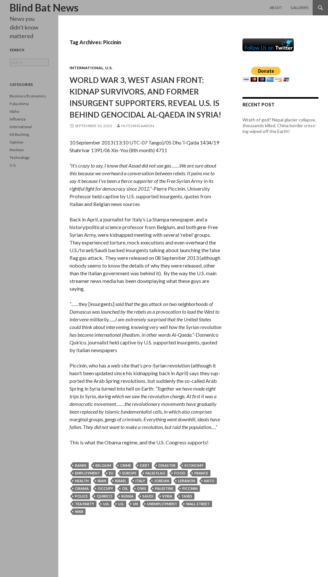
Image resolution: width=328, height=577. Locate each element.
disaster (167, 465)
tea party (84, 504)
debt (145, 465)
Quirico (104, 496)
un (135, 504)
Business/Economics (28, 96)
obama (82, 488)
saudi (148, 496)
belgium (103, 465)
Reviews (17, 149)
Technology (19, 157)
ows (141, 488)
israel (121, 481)
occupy (105, 488)
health (82, 481)
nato (209, 481)
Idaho (14, 111)
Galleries (299, 7)
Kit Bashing (19, 134)
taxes (186, 496)
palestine (164, 488)
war (79, 511)
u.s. (121, 504)
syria (167, 496)
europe (129, 473)
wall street (198, 504)
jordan (161, 481)
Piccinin (190, 488)
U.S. (108, 67)
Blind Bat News (44, 7)
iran (102, 481)
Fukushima (19, 103)
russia (127, 496)
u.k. (106, 504)
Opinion (16, 142)
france (201, 473)
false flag (155, 473)
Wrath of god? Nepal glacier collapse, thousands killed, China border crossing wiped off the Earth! (279, 125)
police (81, 496)
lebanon (186, 481)
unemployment (162, 504)
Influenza (18, 119)
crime (125, 465)
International (86, 67)
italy (140, 481)
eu (111, 473)
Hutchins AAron (137, 125)
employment (87, 473)
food (179, 473)
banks (80, 465)
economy (193, 465)
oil (125, 488)
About (276, 7)
